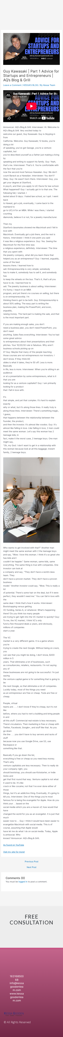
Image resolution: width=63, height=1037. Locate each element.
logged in (23, 881)
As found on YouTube (13, 845)
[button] (58, 960)
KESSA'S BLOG (30, 85)
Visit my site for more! (14, 852)
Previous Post (31, 862)
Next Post (31, 867)
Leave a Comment (12, 85)
